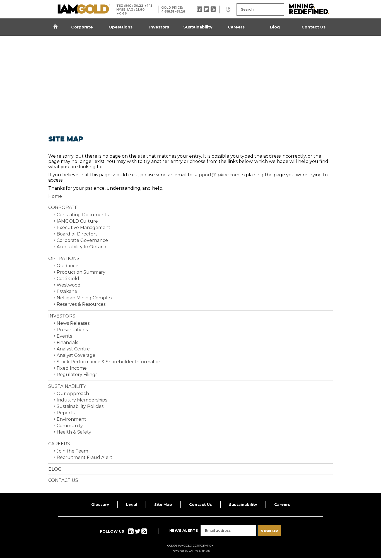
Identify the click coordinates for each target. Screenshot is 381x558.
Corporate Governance (82, 240)
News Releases (73, 323)
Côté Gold (68, 278)
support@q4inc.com (216, 174)
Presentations (72, 329)
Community (70, 425)
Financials (67, 342)
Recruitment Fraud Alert (84, 457)
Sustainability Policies (80, 406)
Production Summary (81, 272)
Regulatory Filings (77, 374)
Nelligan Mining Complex (85, 297)
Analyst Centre (73, 349)
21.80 (140, 9)
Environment (71, 419)
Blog (275, 27)
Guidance (67, 265)
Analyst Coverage (76, 355)
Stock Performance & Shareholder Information (109, 361)
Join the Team (72, 451)
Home (55, 27)
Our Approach (73, 393)
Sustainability (197, 27)
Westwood (69, 285)
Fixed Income (72, 368)
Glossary (100, 504)
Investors (159, 27)
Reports (65, 412)
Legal (131, 504)
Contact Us (313, 27)
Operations (120, 27)
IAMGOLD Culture (77, 221)
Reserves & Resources (81, 304)
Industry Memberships (82, 400)
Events (64, 336)
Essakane (67, 291)
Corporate (82, 27)
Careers (236, 27)
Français (228, 9)
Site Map (163, 504)
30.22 (138, 6)
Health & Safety (74, 432)
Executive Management (83, 227)
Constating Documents (82, 214)
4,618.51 (167, 11)
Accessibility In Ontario (81, 246)
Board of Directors (77, 234)
